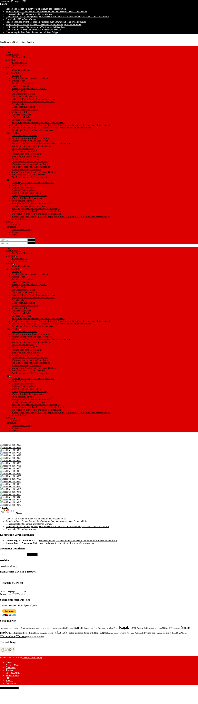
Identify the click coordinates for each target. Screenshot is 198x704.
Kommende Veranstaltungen (17, 534)
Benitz (23, 628)
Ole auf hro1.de (7, 37)
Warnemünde (8, 636)
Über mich (11, 60)
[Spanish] (12, 588)
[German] (1, 588)
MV (170, 628)
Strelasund (173, 633)
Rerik (31, 633)
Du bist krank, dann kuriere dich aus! (29, 206)
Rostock (62, 632)
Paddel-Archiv (12, 133)
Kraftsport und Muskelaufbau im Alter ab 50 (32, 203)
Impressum (11, 227)
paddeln (7, 632)
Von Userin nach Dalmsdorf (24, 135)
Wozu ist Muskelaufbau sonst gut (27, 198)
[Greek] (43, 588)
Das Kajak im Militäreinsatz (24, 96)
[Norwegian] (22, 588)
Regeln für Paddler (20, 86)
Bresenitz (48, 628)
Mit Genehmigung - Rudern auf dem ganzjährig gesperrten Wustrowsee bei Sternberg (78, 540)
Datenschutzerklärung (22, 229)
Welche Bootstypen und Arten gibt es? (29, 88)
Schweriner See (148, 633)
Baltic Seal (12, 628)
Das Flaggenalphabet (21, 114)
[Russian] (32, 588)
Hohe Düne (98, 628)
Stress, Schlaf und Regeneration (26, 193)
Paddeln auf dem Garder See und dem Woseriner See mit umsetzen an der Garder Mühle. (46, 11)
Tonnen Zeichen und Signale (25, 109)
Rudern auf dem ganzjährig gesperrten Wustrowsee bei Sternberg (35, 27)
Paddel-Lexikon (19, 104)
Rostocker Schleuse (91, 633)
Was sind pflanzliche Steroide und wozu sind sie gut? (36, 208)
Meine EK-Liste (19, 219)
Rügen (103, 632)
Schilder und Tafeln (21, 112)
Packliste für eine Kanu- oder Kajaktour (30, 78)
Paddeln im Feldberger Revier (25, 159)
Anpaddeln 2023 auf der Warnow (21, 19)
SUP (179, 632)
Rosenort (52, 633)
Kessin (139, 627)
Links (14, 234)
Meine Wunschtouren (21, 70)
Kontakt (9, 221)
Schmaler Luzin (112, 633)
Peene (26, 633)
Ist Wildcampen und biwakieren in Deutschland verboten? (38, 122)
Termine (9, 67)
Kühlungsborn (149, 628)
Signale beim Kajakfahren (23, 107)
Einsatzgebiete (18, 80)
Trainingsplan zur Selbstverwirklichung (30, 195)
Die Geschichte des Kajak (23, 93)
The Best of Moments (21, 57)
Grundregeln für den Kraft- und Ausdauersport (33, 182)
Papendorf (18, 633)
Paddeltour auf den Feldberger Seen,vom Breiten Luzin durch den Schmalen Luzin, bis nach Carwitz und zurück (57, 16)
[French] (8, 588)
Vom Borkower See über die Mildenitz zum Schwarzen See (67, 543)
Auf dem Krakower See (22, 148)
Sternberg (159, 633)
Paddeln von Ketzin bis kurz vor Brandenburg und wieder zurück (36, 9)
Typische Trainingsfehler (23, 185)
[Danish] (29, 588)
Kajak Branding (19, 65)
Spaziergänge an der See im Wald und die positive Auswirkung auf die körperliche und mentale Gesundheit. (61, 125)
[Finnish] (39, 588)
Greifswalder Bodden (72, 628)
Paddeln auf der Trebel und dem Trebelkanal (32, 140)
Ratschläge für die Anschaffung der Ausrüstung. (34, 99)
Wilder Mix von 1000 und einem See (28, 174)
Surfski (184, 633)
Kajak (124, 627)
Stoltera (166, 633)
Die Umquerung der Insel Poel (26, 151)
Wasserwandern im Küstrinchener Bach (30, 164)
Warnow (21, 636)
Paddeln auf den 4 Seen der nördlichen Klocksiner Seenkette (33, 29)
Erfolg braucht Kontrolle (23, 200)
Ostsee (185, 627)
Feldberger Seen (57, 628)
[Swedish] (26, 588)
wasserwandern (31, 636)
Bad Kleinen (4, 628)
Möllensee (176, 628)
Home (8, 52)
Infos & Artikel (13, 73)
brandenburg (30, 628)
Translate (21, 594)
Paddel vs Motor (19, 91)
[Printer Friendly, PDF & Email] (8, 511)
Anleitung (16, 75)
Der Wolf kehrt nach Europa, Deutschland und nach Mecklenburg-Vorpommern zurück (51, 127)
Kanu (133, 627)
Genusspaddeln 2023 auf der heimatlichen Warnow (29, 14)
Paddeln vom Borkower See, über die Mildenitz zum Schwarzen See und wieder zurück (46, 22)
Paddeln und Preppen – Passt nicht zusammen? (33, 130)
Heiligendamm (87, 628)
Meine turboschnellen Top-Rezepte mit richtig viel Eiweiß (38, 211)
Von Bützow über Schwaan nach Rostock (31, 167)
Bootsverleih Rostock (21, 120)
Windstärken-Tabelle (21, 117)
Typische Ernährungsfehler (24, 190)
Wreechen (40, 636)
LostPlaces (158, 628)
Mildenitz (165, 628)
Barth (18, 628)
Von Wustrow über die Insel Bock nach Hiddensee (35, 172)
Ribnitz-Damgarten (40, 633)
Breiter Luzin (40, 628)
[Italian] (19, 588)
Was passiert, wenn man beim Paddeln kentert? (33, 101)
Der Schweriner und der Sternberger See (30, 177)
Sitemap (15, 232)
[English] (5, 588)
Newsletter (16, 224)
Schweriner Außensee (134, 633)
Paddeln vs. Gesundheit (22, 83)
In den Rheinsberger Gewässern (26, 169)
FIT (7, 180)
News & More (12, 54)
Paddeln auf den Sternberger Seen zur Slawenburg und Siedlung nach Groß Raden (43, 24)
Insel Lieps (106, 628)
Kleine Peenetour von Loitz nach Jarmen (30, 138)
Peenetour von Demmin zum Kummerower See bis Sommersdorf (41, 143)
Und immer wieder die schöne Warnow (30, 161)
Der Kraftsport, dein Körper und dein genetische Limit (36, 214)
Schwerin (122, 633)
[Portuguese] (15, 588)
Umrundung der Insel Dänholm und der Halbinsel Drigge (32, 32)
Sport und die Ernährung (23, 187)
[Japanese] (46, 588)
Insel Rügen (114, 628)
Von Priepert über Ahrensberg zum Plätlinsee (32, 146)
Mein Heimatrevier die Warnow (26, 156)
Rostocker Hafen (75, 633)
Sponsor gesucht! (19, 62)
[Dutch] (36, 588)
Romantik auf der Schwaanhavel (26, 154)
